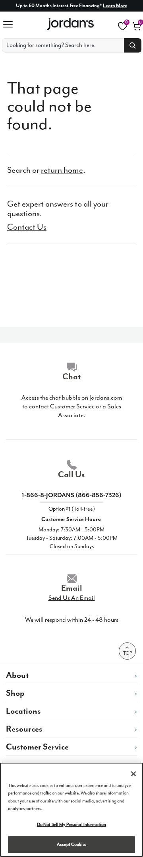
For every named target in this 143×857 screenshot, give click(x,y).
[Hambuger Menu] (10, 24)
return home (62, 170)
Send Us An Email (71, 598)
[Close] (133, 774)
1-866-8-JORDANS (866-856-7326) (72, 495)
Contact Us (26, 227)
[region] (71, 810)
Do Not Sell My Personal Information (71, 825)
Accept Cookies (71, 844)
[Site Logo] (71, 24)
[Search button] (132, 45)
